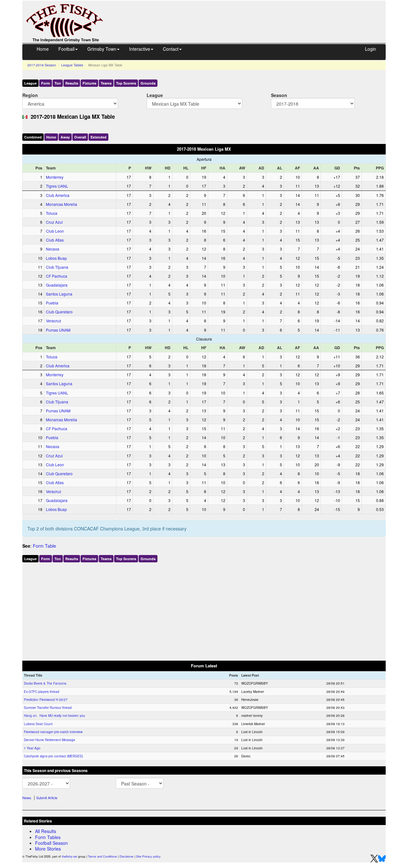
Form (45, 83)
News (26, 797)
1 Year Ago (32, 748)
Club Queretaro (59, 311)
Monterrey (54, 177)
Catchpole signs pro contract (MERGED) (53, 756)
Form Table (44, 546)
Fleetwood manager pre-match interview (53, 732)
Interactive (139, 49)
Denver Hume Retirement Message (49, 740)
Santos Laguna (59, 293)
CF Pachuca (56, 276)
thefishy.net (69, 856)
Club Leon (55, 231)
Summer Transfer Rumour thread (48, 707)
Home (43, 49)
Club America (57, 195)
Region (30, 95)
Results (71, 83)
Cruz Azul (54, 222)
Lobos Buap (56, 258)
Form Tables (48, 837)
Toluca (51, 213)
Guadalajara (57, 285)
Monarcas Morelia (61, 204)
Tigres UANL (57, 186)
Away (65, 137)
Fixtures (89, 83)
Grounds (148, 83)
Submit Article (46, 797)
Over (80, 137)
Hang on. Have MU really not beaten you (54, 715)
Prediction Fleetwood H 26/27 (46, 699)
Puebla (52, 302)
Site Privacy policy (148, 856)
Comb (33, 137)
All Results (45, 831)
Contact (170, 49)
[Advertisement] (250, 15)
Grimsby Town (101, 49)
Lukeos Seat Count (38, 724)
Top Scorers (126, 83)
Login (370, 49)
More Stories (48, 848)
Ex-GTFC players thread (41, 691)
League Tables (72, 65)
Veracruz (53, 320)
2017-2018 (41, 65)
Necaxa (52, 248)
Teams (106, 83)
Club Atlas (55, 240)
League (30, 83)
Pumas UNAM (58, 330)
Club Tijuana (57, 267)
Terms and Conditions (102, 856)
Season (279, 95)
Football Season (51, 843)
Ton (58, 83)
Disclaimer (127, 856)
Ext (98, 137)
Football (66, 49)
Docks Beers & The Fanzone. (45, 683)
